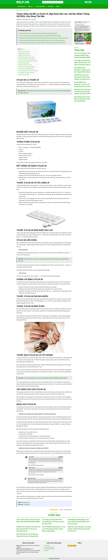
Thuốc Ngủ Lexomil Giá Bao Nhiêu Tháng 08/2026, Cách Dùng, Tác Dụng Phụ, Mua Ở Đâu (42, 40)
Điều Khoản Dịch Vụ (49, 547)
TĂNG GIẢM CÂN (21, 6)
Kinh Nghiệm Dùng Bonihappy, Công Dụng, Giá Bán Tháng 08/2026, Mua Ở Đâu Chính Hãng (43, 42)
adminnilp (33, 19)
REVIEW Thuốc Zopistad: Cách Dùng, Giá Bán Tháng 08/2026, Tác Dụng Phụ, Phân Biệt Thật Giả (44, 38)
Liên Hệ (46, 550)
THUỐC (57, 6)
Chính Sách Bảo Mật (49, 548)
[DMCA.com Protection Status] (72, 545)
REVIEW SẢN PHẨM (40, 6)
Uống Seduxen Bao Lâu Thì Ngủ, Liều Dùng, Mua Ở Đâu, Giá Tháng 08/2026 (38, 33)
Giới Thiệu (47, 545)
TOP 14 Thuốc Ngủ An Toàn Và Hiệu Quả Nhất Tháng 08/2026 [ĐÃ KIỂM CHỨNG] (40, 35)
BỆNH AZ (30, 6)
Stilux (33, 24)
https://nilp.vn (26, 502)
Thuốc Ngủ (27, 504)
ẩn (23, 49)
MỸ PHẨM (50, 6)
